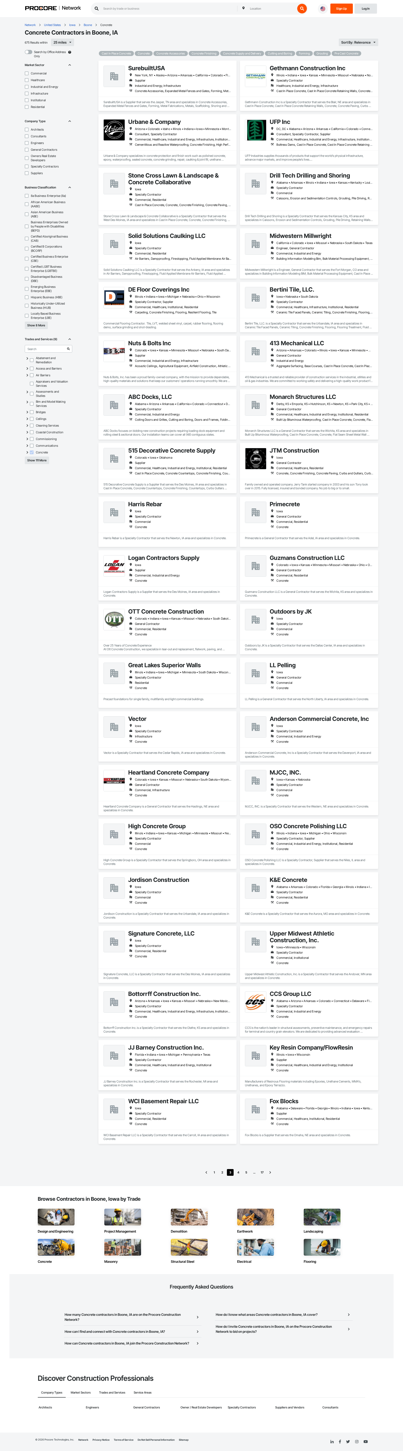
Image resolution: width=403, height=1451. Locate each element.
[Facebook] (340, 1442)
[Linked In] (332, 1442)
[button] (26, 73)
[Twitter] (348, 1442)
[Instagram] (357, 1442)
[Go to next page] (270, 1172)
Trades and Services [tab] (112, 1392)
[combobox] (272, 8)
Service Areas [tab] (143, 1392)
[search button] (302, 8)
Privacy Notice (101, 1439)
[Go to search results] (68, 348)
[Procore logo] (41, 8)
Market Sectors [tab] (81, 1392)
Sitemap (183, 1439)
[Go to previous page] (206, 1172)
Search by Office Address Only (50, 54)
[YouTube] (366, 1441)
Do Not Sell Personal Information (156, 1439)
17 (262, 1172)
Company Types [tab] (51, 1392)
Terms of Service (123, 1439)
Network (71, 8)
